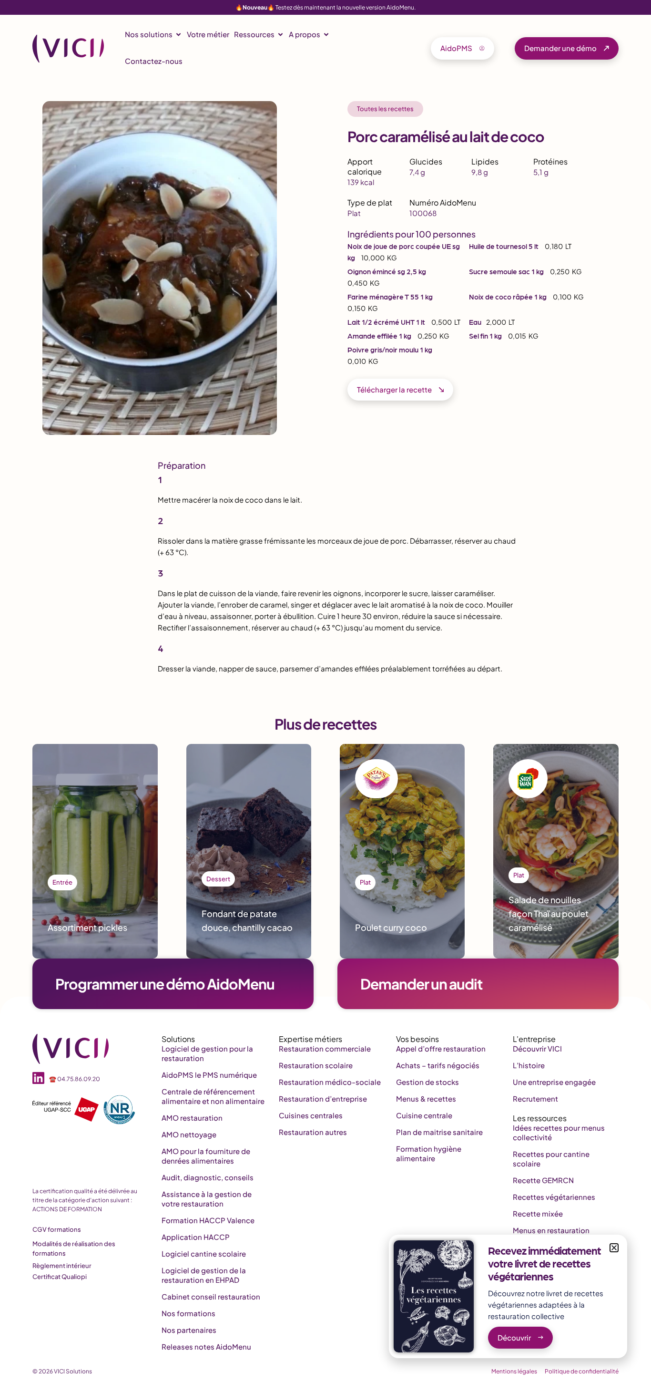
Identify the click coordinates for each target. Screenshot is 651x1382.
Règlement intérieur (62, 1265)
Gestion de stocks (427, 1081)
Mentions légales (514, 1371)
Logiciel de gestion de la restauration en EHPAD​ (204, 1275)
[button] (614, 1247)
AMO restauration (192, 1117)
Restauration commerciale (325, 1048)
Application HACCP (196, 1236)
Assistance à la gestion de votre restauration (207, 1198)
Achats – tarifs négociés (437, 1065)
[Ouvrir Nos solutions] (178, 34)
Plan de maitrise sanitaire (439, 1131)
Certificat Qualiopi (59, 1276)
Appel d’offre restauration (441, 1048)
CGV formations (56, 1229)
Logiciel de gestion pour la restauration (207, 1053)
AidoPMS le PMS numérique (209, 1074)
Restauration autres (313, 1131)
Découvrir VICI (537, 1048)
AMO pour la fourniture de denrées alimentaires (206, 1155)
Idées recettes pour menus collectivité (559, 1132)
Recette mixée (538, 1213)
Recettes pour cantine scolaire (551, 1158)
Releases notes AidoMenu (206, 1346)
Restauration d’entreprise (323, 1098)
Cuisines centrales (311, 1115)
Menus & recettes (426, 1098)
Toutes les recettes (385, 109)
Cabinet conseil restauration (211, 1296)
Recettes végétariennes (554, 1196)
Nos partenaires (189, 1329)
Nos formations (188, 1313)
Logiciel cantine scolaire (204, 1253)
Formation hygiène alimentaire (428, 1153)
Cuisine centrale (424, 1115)
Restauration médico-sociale (330, 1081)
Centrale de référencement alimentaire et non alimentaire (213, 1096)
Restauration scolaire (316, 1065)
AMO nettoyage (189, 1134)
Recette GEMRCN (543, 1180)
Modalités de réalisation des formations (73, 1248)
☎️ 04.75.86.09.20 (74, 1079)
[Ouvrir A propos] (326, 34)
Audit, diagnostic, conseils (208, 1177)
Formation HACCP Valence (208, 1220)
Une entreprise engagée (554, 1081)
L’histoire (529, 1065)
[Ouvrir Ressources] (280, 34)
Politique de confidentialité (582, 1371)
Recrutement (535, 1098)
